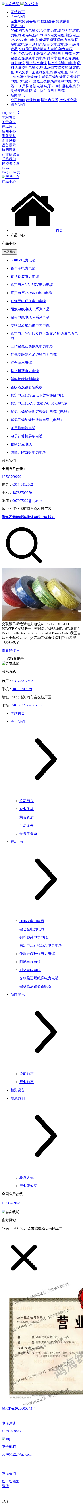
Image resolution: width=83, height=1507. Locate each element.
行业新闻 (33, 100)
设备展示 (33, 21)
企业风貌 (18, 21)
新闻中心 (9, 131)
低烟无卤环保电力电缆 (56, 40)
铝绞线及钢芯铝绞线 (52, 67)
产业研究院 (68, 100)
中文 (16, 113)
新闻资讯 (18, 95)
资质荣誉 (63, 21)
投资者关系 (49, 100)
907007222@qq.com (27, 501)
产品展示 (9, 127)
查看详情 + (10, 650)
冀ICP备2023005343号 (19, 1408)
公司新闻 (18, 100)
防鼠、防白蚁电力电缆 (47, 91)
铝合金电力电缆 (48, 30)
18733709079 (11, 477)
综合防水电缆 (36, 63)
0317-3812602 (22, 484)
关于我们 (18, 17)
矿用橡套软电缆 (31, 86)
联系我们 (18, 104)
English (7, 113)
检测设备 (48, 21)
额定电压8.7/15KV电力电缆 (43, 35)
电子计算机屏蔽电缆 (60, 86)
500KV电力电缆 (23, 30)
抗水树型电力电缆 (62, 63)
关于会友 (9, 122)
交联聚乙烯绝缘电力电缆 (38, 49)
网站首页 (18, 12)
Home (6, 168)
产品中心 (18, 26)
